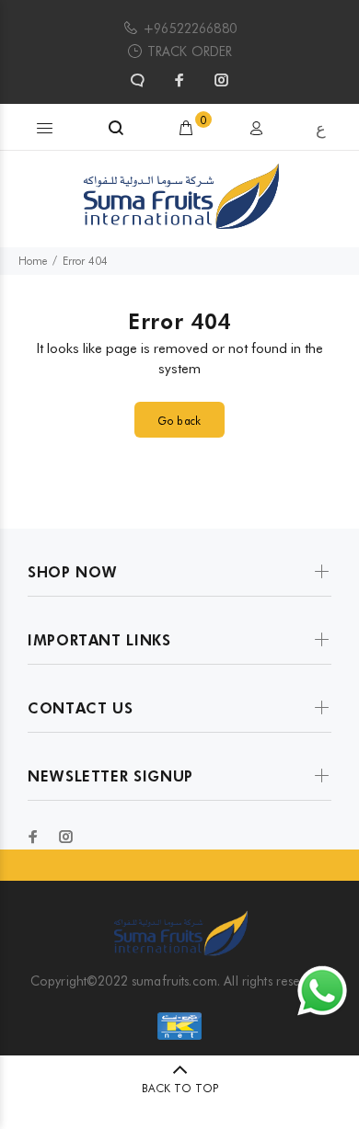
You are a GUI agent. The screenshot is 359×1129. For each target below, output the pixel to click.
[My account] (255, 128)
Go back (179, 421)
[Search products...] (116, 128)
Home (32, 261)
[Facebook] (179, 80)
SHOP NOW (73, 572)
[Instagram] (220, 80)
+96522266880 (190, 28)
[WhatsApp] (139, 80)
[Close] (338, 130)
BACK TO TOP (180, 1088)
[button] (45, 127)
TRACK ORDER (190, 51)
